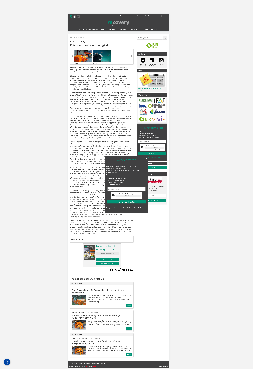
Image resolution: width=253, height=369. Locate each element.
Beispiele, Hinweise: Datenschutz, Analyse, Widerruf (125, 208)
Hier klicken (128, 196)
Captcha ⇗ (137, 198)
